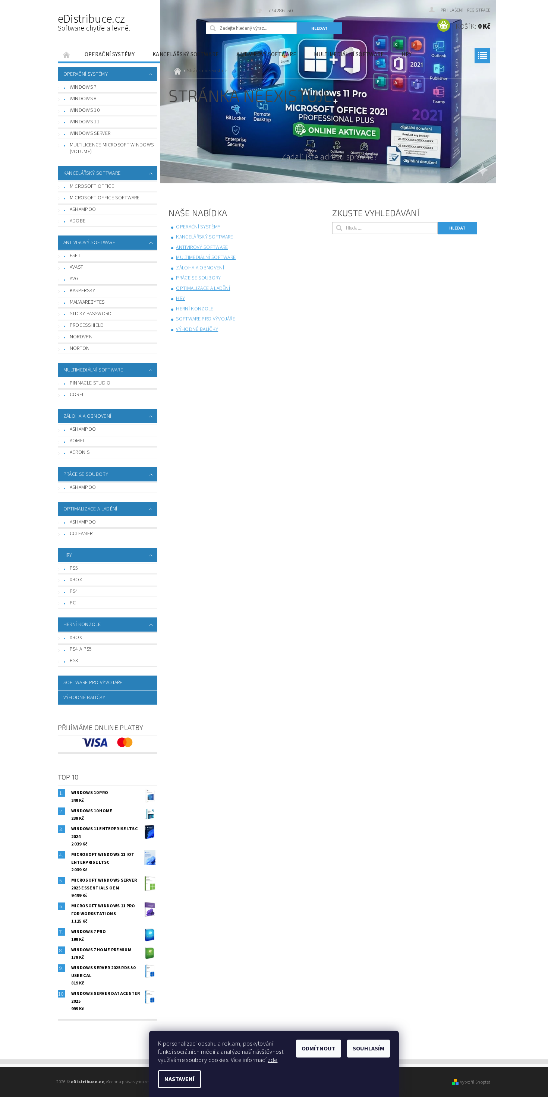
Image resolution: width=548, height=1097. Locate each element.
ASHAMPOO (83, 487)
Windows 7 (83, 87)
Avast (77, 267)
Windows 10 (85, 110)
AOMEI (77, 441)
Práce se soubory (85, 474)
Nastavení (179, 1079)
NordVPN (81, 337)
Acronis (79, 452)
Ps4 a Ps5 (81, 649)
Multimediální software (349, 55)
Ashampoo (83, 209)
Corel (77, 394)
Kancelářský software (185, 55)
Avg (74, 278)
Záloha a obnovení (87, 416)
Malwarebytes (87, 302)
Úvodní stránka (67, 54)
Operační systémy (110, 55)
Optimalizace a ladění (90, 509)
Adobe (78, 221)
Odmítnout (319, 1048)
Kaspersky (82, 290)
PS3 (74, 660)
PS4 (74, 591)
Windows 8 (83, 98)
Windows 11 (85, 122)
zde (272, 1060)
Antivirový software (266, 55)
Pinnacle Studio (90, 383)
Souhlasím (368, 1048)
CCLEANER (81, 533)
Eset (75, 255)
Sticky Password (91, 313)
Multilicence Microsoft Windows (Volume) (112, 148)
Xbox (76, 580)
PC (73, 603)
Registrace (478, 10)
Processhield (87, 325)
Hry (406, 55)
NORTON (80, 348)
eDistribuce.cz (94, 22)
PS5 (74, 568)
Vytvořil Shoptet (475, 1082)
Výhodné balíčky (84, 697)
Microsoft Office (92, 186)
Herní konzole (82, 624)
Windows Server (90, 133)
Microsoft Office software (105, 198)
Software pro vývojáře (93, 682)
